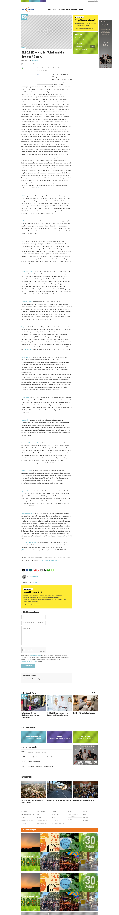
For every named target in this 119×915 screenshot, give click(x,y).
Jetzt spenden (27, 466)
